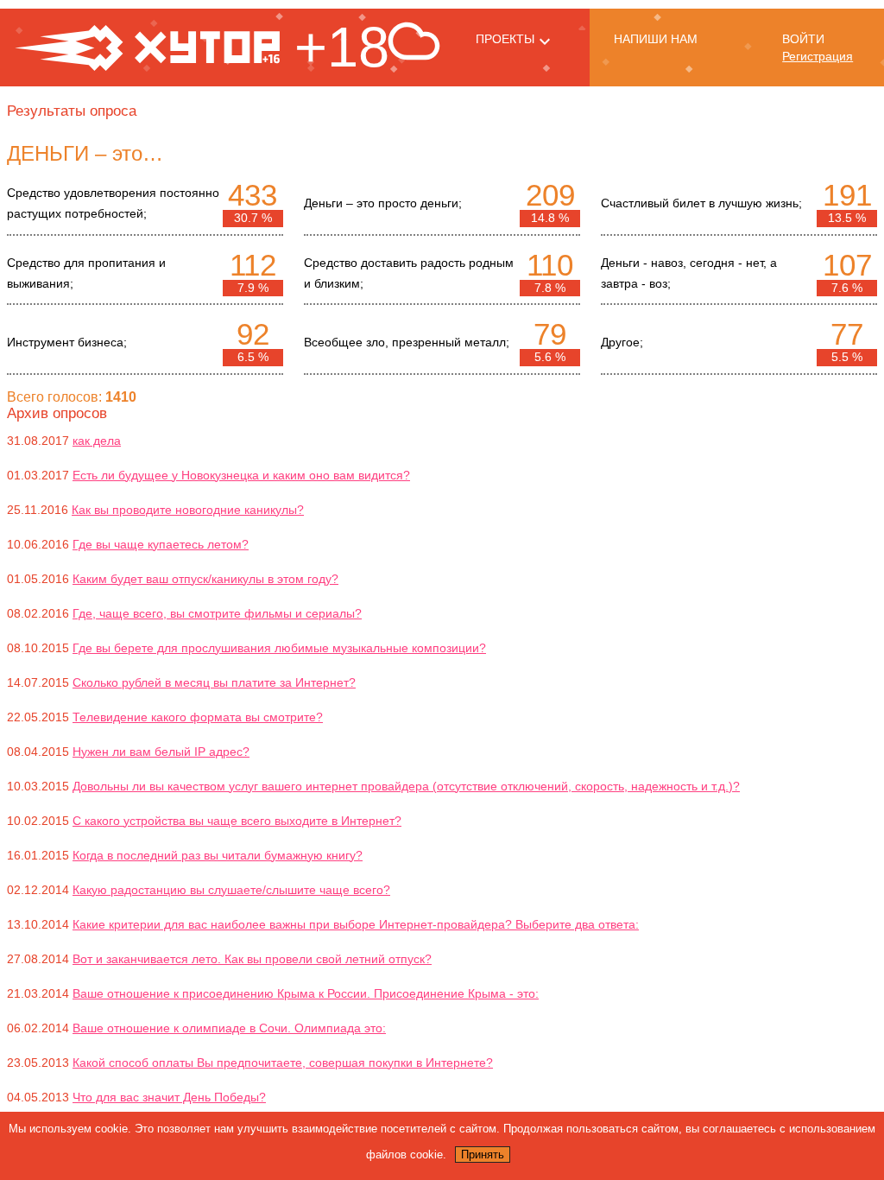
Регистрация (817, 56)
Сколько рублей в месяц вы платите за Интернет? (214, 682)
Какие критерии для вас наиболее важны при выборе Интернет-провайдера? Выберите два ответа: (356, 924)
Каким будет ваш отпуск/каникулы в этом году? (205, 579)
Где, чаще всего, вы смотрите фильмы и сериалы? (217, 613)
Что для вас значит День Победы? (169, 1097)
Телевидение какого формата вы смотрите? (198, 717)
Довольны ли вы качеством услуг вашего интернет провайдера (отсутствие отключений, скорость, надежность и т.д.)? (406, 786)
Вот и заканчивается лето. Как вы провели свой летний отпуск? (252, 959)
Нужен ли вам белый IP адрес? (161, 751)
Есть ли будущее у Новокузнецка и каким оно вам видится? (241, 475)
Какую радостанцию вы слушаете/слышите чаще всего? (231, 890)
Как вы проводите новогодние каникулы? (188, 510)
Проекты (505, 39)
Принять (482, 1154)
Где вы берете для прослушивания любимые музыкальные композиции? (279, 648)
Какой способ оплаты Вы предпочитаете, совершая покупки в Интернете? (283, 1062)
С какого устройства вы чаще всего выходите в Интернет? (237, 821)
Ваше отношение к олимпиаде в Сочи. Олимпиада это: (229, 1028)
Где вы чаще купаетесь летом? (161, 544)
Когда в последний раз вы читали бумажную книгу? (218, 855)
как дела (97, 440)
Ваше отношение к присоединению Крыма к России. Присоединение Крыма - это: (306, 993)
